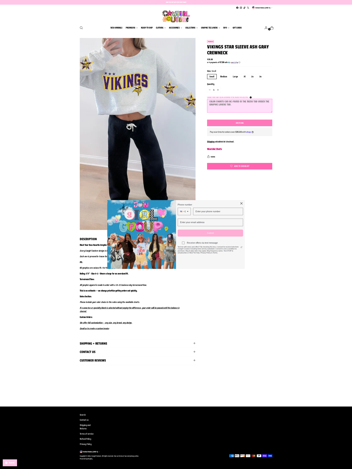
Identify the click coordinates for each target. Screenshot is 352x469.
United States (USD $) (262, 8)
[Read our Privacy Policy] (241, 247)
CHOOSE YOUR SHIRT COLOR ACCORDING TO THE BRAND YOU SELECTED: (227, 97)
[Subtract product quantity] (209, 90)
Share (213, 157)
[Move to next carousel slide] (270, 390)
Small (211, 76)
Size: (211, 71)
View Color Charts (214, 149)
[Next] (202, 2)
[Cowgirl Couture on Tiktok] (244, 7)
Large (235, 76)
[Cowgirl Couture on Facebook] (237, 7)
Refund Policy (85, 439)
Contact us (84, 420)
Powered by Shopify (86, 459)
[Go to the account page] (265, 28)
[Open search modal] (81, 28)
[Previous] (150, 2)
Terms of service (87, 434)
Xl (245, 76)
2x (252, 76)
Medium (223, 76)
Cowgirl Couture (96, 456)
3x (260, 76)
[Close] (241, 203)
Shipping (210, 141)
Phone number (185, 205)
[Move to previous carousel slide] (263, 390)
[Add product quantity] (217, 90)
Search (83, 415)
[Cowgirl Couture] (176, 16)
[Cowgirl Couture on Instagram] (241, 7)
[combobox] (184, 211)
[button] (239, 62)
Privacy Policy (86, 444)
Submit (210, 233)
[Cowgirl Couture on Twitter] (248, 7)
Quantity (210, 84)
